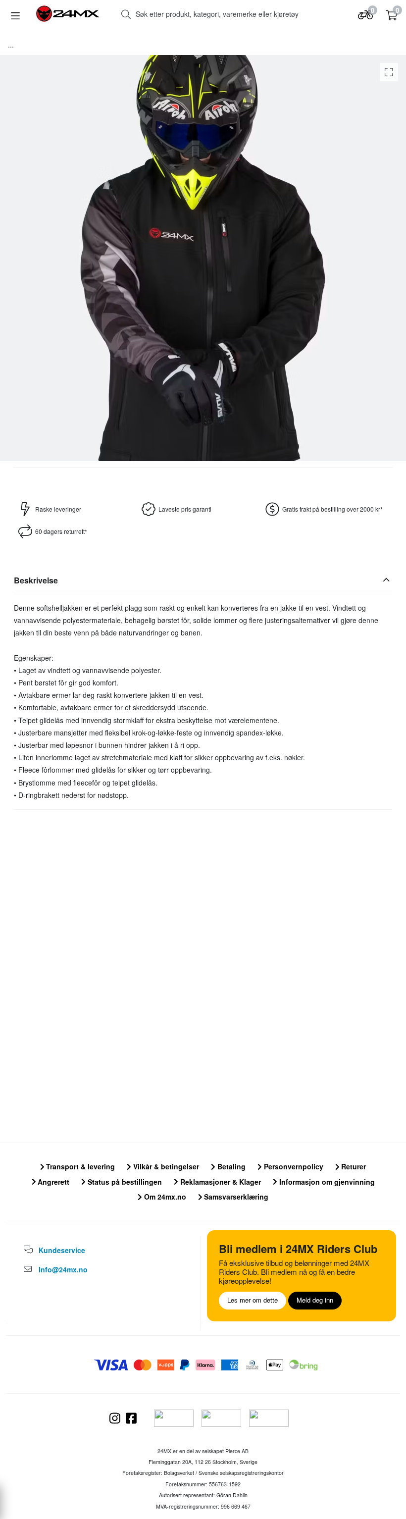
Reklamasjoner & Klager (219, 1182)
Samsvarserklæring (235, 1197)
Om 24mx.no (164, 1197)
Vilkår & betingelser (165, 1166)
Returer (352, 1166)
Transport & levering (79, 1166)
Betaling (230, 1166)
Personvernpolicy (292, 1166)
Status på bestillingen (124, 1182)
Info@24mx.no (63, 1269)
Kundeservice (62, 1250)
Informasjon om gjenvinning (326, 1182)
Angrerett (52, 1182)
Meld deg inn (315, 1300)
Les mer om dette (252, 1300)
